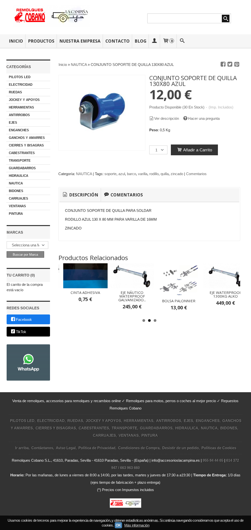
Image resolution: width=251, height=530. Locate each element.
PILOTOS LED (19, 77)
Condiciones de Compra (139, 448)
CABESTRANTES (22, 153)
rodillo (154, 174)
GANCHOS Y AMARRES (27, 138)
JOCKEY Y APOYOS (24, 100)
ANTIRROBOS (19, 115)
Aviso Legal (66, 448)
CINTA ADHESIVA (85, 292)
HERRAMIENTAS (21, 107)
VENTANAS (17, 206)
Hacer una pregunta (204, 118)
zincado (177, 174)
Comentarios (196, 174)
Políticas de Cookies (218, 448)
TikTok (21, 332)
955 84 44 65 (213, 460)
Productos (41, 41)
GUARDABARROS (22, 168)
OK (118, 525)
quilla (165, 174)
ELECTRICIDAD (20, 84)
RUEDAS (15, 92)
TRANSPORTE (20, 160)
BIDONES (16, 191)
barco (131, 174)
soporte (110, 174)
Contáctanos (42, 448)
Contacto (117, 41)
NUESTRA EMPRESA (79, 41)
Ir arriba (22, 448)
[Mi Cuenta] (154, 41)
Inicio (16, 41)
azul (121, 174)
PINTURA (16, 214)
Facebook (24, 320)
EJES (13, 122)
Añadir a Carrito (197, 149)
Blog (140, 41)
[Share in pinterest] (236, 64)
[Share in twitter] (229, 64)
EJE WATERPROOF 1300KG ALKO (225, 294)
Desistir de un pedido (180, 448)
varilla (142, 174)
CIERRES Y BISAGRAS (26, 145)
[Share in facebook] (223, 64)
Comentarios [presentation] (126, 195)
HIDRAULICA (18, 176)
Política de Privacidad (96, 448)
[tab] (80, 195)
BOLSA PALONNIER (178, 300)
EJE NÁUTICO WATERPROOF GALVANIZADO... (132, 296)
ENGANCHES (19, 130)
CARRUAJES (18, 198)
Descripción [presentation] (83, 195)
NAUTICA (16, 183)
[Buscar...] (182, 41)
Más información (136, 525)
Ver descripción (166, 118)
